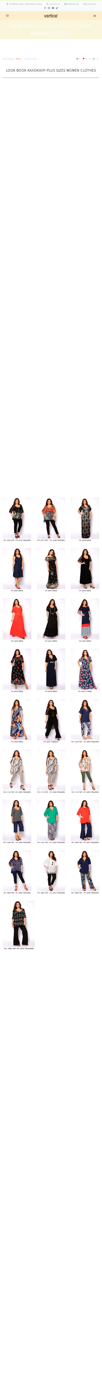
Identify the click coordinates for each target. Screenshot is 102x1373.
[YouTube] (53, 8)
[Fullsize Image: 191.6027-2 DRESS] (85, 670)
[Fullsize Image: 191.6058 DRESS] (85, 519)
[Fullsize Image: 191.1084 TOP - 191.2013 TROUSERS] (51, 872)
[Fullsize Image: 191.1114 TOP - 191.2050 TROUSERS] (51, 771)
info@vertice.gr (73, 4)
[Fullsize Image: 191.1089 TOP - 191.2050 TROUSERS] (17, 872)
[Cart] (7, 15)
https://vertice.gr (89, 4)
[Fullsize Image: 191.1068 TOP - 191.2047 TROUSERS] (19, 925)
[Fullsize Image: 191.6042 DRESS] (17, 620)
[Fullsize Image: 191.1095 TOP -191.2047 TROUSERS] (85, 822)
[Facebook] (45, 8)
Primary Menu (94, 16)
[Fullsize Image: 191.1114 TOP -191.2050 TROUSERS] (17, 771)
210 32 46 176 (54, 4)
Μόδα (18, 58)
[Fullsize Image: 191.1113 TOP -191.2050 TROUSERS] (85, 771)
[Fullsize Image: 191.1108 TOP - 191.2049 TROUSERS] (17, 822)
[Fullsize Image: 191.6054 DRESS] (17, 570)
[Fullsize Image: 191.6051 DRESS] (51, 570)
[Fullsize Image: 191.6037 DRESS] (85, 620)
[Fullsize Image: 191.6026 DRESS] (17, 721)
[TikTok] (57, 8)
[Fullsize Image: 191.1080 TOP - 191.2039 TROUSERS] (85, 872)
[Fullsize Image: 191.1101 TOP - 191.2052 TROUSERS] (51, 822)
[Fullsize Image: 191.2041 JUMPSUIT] (51, 721)
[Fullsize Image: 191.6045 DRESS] (85, 570)
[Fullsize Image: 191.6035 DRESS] (17, 670)
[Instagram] (49, 8)
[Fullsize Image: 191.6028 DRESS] (51, 670)
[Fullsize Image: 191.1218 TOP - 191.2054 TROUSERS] (85, 721)
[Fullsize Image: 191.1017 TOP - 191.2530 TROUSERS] (51, 519)
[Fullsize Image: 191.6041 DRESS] (51, 620)
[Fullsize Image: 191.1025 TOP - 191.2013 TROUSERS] (17, 519)
